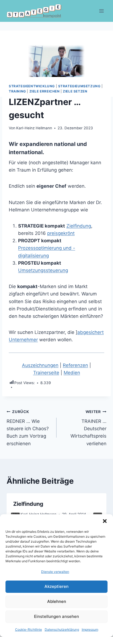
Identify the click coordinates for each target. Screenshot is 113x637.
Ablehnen (56, 601)
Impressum (90, 629)
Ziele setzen (75, 91)
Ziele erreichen (44, 91)
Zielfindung (78, 226)
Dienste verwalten (55, 572)
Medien (72, 372)
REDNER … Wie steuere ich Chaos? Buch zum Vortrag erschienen (28, 427)
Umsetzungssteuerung (43, 270)
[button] (105, 521)
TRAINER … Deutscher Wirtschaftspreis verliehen (88, 427)
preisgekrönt (61, 233)
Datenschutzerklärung (62, 629)
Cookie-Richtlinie (28, 629)
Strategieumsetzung (79, 86)
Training (17, 91)
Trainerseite (46, 372)
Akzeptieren (56, 586)
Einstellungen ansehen (56, 616)
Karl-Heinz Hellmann (34, 128)
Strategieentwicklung (32, 86)
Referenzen (75, 365)
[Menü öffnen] (101, 11)
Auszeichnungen (40, 365)
